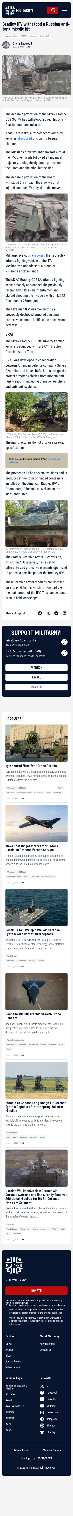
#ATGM (24, 36)
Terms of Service (52, 1450)
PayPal (36, 677)
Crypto (36, 687)
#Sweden (52, 1045)
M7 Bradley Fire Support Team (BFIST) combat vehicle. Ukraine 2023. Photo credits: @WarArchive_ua (34, 436)
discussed (25, 138)
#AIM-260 (10, 1224)
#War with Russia (46, 36)
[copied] (64, 642)
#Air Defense (12, 956)
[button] (64, 10)
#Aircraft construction (15, 1040)
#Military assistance (40, 1229)
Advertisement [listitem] (47, 1343)
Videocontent (12, 1367)
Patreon (37, 667)
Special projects (14, 1361)
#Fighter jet (33, 1045)
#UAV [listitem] (8, 1423)
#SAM (9, 1234)
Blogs (8, 1355)
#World (41, 961)
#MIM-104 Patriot (58, 1229)
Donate (36, 1290)
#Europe (32, 961)
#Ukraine (33, 36)
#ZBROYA (57, 792)
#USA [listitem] (8, 1429)
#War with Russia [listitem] (14, 1406)
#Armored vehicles (11, 36)
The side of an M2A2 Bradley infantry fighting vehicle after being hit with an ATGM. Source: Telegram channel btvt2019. (35, 247)
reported (39, 255)
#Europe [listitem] (10, 1412)
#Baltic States (12, 1137)
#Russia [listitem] (9, 1417)
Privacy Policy (21, 1450)
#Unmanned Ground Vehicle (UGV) (30, 792)
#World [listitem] (9, 1400)
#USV (49, 792)
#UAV (60, 788)
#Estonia (23, 1137)
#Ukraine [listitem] (10, 1394)
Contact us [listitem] (45, 1349)
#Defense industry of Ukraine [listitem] (16, 1387)
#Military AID (25, 1229)
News (8, 1343)
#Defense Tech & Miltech (16, 788)
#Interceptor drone (14, 876)
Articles (9, 1349)
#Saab (43, 1045)
